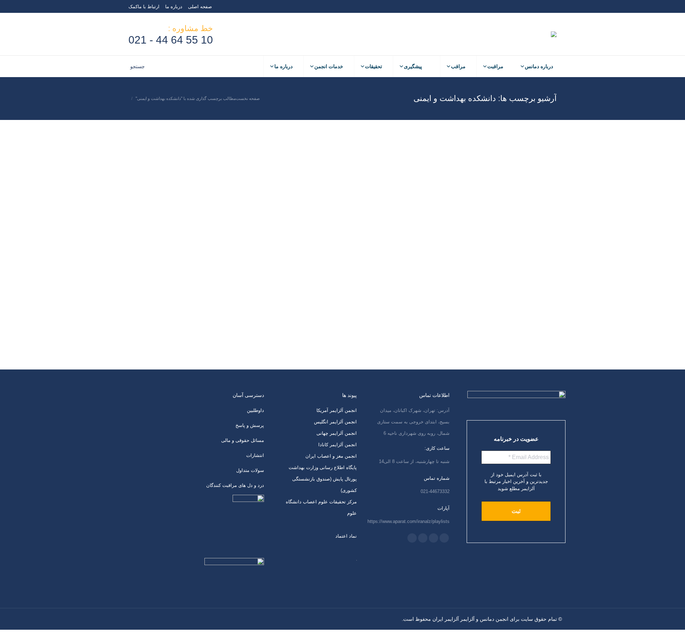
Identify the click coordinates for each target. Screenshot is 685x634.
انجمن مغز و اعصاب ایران (331, 456)
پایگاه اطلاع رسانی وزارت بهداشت (323, 467)
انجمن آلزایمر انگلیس (335, 421)
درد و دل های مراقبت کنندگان (235, 485)
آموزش (543, 252)
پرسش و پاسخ (249, 425)
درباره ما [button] (283, 66)
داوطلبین (255, 410)
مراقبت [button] (495, 66)
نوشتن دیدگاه (522, 252)
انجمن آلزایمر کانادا (337, 444)
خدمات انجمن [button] (328, 66)
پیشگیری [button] (413, 66)
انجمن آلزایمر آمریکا (336, 410)
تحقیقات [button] (373, 66)
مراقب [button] (458, 66)
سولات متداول (250, 470)
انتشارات (255, 455)
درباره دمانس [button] (539, 66)
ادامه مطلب (480, 363)
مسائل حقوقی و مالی (242, 440)
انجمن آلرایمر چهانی (336, 433)
